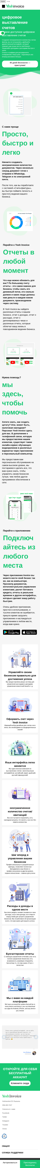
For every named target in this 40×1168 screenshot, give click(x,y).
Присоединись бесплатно (30, 1163)
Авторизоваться (10, 1162)
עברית (8, 1)
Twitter (4, 1117)
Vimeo (4, 1129)
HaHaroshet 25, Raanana (11, 1101)
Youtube (5, 1125)
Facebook (5, 1113)
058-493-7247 (7, 1105)
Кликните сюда (20, 1083)
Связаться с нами (8, 1109)
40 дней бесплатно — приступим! (20, 64)
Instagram (5, 1121)
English (3, 1)
